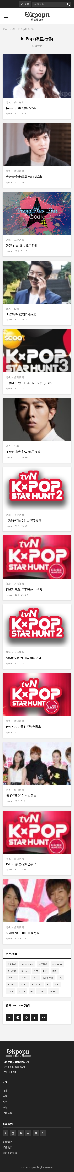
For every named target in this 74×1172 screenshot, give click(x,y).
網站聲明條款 (10, 1153)
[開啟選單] (6, 16)
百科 (5, 1101)
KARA (24, 984)
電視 (8, 102)
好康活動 (7, 1113)
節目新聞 (19, 171)
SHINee (25, 971)
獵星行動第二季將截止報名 (24, 589)
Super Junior (27, 964)
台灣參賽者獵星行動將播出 (24, 177)
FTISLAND (37, 984)
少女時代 (12, 964)
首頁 (5, 29)
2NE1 (35, 977)
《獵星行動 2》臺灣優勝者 (24, 520)
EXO (45, 971)
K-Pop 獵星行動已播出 (21, 864)
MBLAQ (53, 991)
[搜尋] (68, 4)
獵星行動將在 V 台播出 (21, 795)
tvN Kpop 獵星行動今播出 (23, 727)
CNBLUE (12, 977)
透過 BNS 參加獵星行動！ (23, 245)
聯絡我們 (7, 1147)
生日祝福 (43, 964)
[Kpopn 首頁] (37, 16)
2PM (36, 971)
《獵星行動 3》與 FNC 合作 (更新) (29, 383)
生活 (5, 1096)
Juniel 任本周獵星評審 (21, 108)
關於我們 (7, 1141)
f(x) (60, 977)
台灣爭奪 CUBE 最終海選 (23, 933)
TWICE (41, 991)
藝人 (8, 308)
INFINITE (12, 984)
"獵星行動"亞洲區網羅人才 (24, 658)
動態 (16, 308)
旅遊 (5, 1107)
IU (48, 984)
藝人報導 (19, 102)
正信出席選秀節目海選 (21, 314)
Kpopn (9, 113)
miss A (22, 991)
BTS (54, 971)
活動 (8, 240)
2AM (57, 984)
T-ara (11, 991)
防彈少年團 (48, 977)
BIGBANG (57, 964)
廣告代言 (12, 971)
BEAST (24, 977)
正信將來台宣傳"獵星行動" (24, 452)
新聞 (5, 1090)
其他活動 (19, 240)
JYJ (31, 991)
